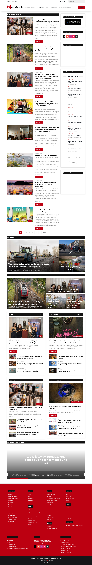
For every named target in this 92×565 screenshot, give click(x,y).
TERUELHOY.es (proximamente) (67, 544)
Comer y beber (40, 7)
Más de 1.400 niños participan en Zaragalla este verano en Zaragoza (69, 421)
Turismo (67, 494)
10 (32, 232)
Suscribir (81, 7)
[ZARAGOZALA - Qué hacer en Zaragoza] (15, 7)
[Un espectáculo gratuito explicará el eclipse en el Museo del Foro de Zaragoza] (53, 363)
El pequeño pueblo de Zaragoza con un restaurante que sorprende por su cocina (47, 157)
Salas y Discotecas (12, 517)
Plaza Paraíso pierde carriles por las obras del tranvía (72, 253)
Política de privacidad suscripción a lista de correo (17, 548)
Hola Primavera (50, 508)
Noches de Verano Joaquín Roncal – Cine (74, 129)
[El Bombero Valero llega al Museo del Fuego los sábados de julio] (53, 433)
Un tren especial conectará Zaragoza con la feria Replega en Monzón (46, 49)
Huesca (67, 514)
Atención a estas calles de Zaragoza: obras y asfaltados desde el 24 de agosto (29, 265)
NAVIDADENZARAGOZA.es (66, 552)
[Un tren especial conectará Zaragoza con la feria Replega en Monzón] (26, 293)
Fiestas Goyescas (31, 520)
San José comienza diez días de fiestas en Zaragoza (46, 211)
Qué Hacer (13, 380)
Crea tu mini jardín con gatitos (74, 109)
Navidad (29, 524)
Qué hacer (10, 494)
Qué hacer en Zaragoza (29, 7)
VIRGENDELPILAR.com (65, 548)
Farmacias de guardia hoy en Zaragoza (74, 525)
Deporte (10, 508)
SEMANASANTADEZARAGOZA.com (68, 546)
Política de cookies (11, 544)
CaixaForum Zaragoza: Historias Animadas (73, 102)
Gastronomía (68, 496)
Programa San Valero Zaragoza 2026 (36, 512)
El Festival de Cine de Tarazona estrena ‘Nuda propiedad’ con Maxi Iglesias (74, 304)
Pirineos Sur (68, 518)
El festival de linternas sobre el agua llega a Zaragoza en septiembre (45, 184)
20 (36, 232)
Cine (28, 496)
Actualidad (11, 237)
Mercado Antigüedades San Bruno (75, 82)
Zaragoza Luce (50, 519)
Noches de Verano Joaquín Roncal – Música (74, 149)
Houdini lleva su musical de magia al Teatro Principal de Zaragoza (69, 370)
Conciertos (10, 500)
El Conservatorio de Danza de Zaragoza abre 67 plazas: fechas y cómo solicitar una (29, 370)
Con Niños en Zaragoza (13, 498)
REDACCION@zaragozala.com (43, 540)
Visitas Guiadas (11, 521)
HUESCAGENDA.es (64, 542)
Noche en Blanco (50, 513)
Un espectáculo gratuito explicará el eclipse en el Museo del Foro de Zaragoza (70, 364)
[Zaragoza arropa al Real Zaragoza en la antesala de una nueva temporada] (12, 434)
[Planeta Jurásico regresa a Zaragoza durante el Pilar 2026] (53, 356)
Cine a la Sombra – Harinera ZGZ (75, 142)
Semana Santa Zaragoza (33, 516)
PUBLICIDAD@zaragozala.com (44, 541)
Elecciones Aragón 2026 (52, 528)
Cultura (47, 7)
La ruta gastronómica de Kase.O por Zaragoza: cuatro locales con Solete (46, 460)
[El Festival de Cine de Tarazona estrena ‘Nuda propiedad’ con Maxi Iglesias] (12, 356)
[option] (46, 256)
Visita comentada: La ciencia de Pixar (75, 95)
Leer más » (38, 41)
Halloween (49, 506)
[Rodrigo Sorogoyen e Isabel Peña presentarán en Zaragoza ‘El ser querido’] (12, 363)
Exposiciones (30, 498)
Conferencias (30, 500)
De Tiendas (10, 502)
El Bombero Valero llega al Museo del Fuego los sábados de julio (70, 434)
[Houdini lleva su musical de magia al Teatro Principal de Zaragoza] (53, 370)
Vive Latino (49, 515)
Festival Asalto (50, 504)
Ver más (73, 162)
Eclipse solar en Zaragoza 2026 (53, 498)
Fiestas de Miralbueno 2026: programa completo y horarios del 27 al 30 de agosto (47, 104)
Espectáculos (54, 7)
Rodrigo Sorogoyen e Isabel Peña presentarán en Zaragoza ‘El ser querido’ (30, 364)
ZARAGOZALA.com (64, 540)
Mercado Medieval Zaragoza (53, 511)
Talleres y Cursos (12, 519)
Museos (29, 502)
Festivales (10, 506)
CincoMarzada (31, 514)
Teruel (67, 511)
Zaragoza (68, 509)
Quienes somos (10, 540)
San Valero (30, 509)
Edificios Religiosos (70, 498)
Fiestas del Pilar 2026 (32, 522)
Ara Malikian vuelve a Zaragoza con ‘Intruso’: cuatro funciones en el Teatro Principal (64, 342)
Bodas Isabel (68, 516)
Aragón (67, 507)
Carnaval (49, 496)
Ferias (9, 511)
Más (37, 314)
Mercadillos (10, 513)
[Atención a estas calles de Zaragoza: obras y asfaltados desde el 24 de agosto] (33, 256)
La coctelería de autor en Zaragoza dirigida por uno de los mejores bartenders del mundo (47, 129)
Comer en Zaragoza (12, 496)
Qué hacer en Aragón (14, 275)
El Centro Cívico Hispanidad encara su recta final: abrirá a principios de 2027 (71, 268)
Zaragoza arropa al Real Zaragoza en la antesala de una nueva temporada (28, 433)
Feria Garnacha (50, 502)
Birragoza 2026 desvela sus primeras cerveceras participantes (47, 21)
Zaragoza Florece (50, 517)
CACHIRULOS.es (64, 550)
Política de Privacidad (11, 546)
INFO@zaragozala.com (42, 543)
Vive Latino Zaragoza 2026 (65, 7)
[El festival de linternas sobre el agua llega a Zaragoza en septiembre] (12, 427)
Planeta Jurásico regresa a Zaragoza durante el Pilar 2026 (70, 357)
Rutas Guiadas (11, 515)
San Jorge (30, 518)
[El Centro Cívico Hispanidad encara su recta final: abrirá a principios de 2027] (72, 264)
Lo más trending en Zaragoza (16, 442)
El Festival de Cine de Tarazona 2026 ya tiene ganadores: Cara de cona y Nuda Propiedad (46, 76)
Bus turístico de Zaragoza (74, 88)
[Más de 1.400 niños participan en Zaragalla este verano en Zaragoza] (53, 420)
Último (44, 232)
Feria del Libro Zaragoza (52, 500)
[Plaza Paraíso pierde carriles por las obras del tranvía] (72, 248)
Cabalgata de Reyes (51, 494)
